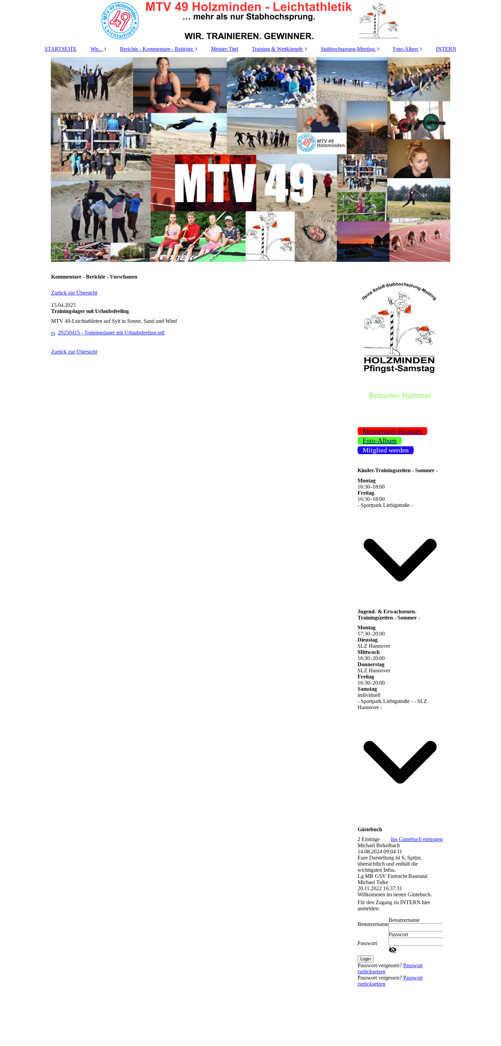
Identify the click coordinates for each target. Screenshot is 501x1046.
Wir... (96, 49)
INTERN (446, 49)
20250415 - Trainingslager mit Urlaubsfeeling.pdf (111, 332)
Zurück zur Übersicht (74, 293)
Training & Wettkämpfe (277, 49)
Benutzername (373, 924)
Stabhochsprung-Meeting (348, 49)
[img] (250, 20)
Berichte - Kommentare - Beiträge (156, 49)
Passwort (367, 943)
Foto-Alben (405, 49)
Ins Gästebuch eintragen (417, 839)
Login (365, 958)
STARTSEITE (61, 49)
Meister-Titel (224, 49)
